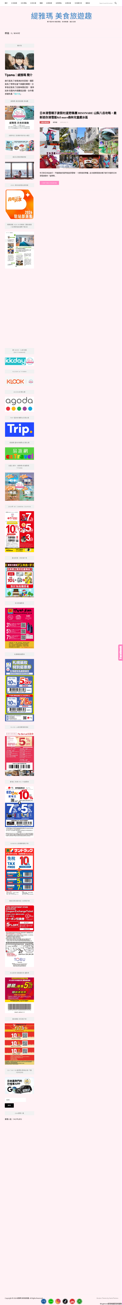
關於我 (17, 94)
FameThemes (113, 1298)
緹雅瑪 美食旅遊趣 (61, 16)
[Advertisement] (79, 77)
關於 (6, 3)
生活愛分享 (78, 3)
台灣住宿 (68, 3)
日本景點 (24, 3)
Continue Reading (49, 183)
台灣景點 (59, 3)
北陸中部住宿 (45, 122)
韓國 (41, 3)
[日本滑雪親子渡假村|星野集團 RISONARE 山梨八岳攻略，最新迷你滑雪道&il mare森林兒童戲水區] (79, 147)
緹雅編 (55, 122)
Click (120, 652)
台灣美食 (49, 3)
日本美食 (14, 3)
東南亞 (88, 3)
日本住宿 (33, 3)
